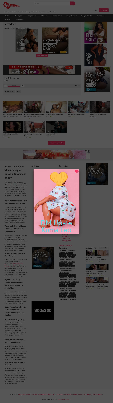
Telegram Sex (50, 394)
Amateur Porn (71, 250)
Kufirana (62, 259)
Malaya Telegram (71, 16)
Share (78, 86)
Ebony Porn (63, 255)
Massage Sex (72, 279)
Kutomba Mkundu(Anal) (66, 270)
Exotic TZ (68, 399)
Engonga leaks (72, 255)
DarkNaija (74, 394)
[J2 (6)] (55, 40)
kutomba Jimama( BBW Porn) (67, 266)
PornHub (62, 288)
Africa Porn (63, 250)
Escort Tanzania (57, 16)
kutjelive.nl (61, 245)
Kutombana (100, 16)
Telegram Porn (31, 16)
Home (8, 16)
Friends (19, 394)
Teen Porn (72, 292)
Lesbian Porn (63, 279)
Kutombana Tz (63, 277)
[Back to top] (107, 397)
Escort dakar (34, 394)
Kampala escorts (42, 394)
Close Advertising (42, 55)
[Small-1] (97, 32)
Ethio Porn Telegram (97, 394)
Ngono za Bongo (72, 283)
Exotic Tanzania (61, 399)
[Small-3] (28, 40)
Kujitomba (69, 259)
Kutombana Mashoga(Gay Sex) (68, 275)
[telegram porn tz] (97, 184)
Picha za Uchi (63, 286)
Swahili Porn (73, 290)
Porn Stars (72, 286)
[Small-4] (97, 55)
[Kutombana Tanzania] (11, 5)
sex (19, 91)
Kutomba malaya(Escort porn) (67, 268)
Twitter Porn (65, 236)
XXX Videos (65, 242)
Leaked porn (73, 277)
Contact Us (8, 20)
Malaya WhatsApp (87, 16)
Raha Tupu (44, 16)
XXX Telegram (87, 394)
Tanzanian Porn (64, 292)
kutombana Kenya (64, 272)
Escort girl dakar (26, 394)
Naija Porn (62, 283)
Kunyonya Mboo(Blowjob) (66, 264)
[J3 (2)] (97, 80)
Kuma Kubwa (10, 91)
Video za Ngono (66, 240)
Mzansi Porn (75, 281)
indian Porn (72, 257)
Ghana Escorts (67, 394)
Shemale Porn (63, 290)
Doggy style (70, 252)
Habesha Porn (63, 257)
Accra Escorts (59, 394)
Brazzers (62, 252)
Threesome (65, 234)
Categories (20, 16)
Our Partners (20, 20)
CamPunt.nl (68, 245)
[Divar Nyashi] (56, 201)
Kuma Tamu (72, 261)
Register (104, 10)
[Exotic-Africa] (42, 69)
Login (95, 10)
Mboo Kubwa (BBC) (65, 281)
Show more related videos (57, 143)
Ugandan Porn (66, 238)
